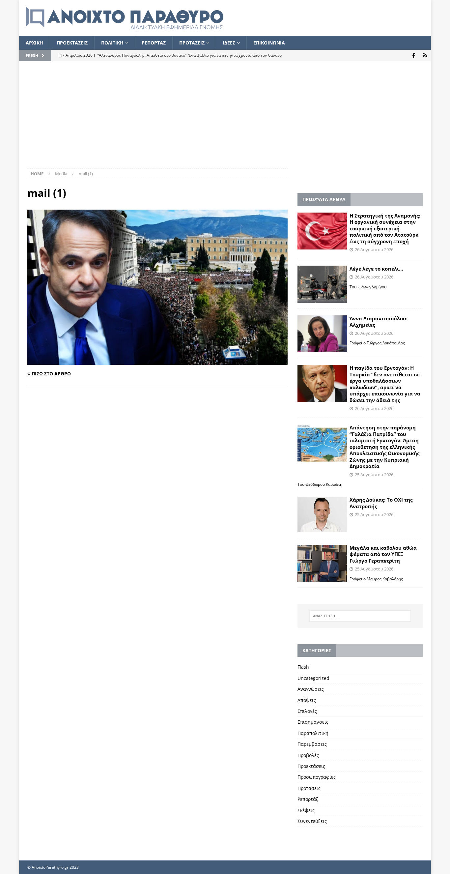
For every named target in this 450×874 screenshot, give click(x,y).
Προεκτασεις (72, 43)
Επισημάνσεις (312, 722)
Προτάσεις (309, 788)
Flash (303, 667)
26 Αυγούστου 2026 (374, 249)
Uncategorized (313, 678)
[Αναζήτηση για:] (360, 616)
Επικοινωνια (269, 43)
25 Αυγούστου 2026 (374, 475)
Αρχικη (34, 43)
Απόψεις (306, 700)
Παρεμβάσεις (312, 744)
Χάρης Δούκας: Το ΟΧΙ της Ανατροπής (381, 503)
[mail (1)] (157, 361)
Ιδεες (229, 43)
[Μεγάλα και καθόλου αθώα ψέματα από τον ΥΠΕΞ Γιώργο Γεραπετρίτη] (322, 563)
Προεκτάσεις (311, 766)
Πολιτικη (112, 43)
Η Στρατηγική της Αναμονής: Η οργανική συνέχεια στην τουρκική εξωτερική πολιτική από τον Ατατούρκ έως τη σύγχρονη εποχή (385, 228)
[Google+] (425, 55)
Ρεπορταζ (154, 43)
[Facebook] (413, 55)
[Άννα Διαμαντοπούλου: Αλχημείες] (322, 334)
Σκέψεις (306, 810)
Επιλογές (307, 711)
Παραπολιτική (312, 733)
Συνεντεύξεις (312, 821)
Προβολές (308, 755)
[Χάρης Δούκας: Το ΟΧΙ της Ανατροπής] (322, 514)
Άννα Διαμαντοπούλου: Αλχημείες (379, 321)
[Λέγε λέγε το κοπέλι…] (322, 284)
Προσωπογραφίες (316, 777)
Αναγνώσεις (310, 689)
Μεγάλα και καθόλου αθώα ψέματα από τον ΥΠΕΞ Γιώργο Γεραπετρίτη (383, 554)
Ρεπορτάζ (307, 799)
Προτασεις (192, 43)
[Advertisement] (225, 119)
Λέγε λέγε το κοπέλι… (376, 268)
